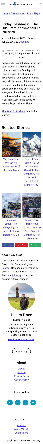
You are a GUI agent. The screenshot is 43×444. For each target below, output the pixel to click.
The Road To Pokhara (13, 111)
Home (5, 13)
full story (16, 275)
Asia (29, 13)
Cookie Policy (21, 379)
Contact (21, 425)
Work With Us (21, 429)
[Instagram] (18, 402)
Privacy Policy (21, 376)
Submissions (21, 432)
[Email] (33, 402)
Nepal (37, 13)
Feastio (6, 268)
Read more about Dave (21, 339)
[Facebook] (10, 402)
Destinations (17, 13)
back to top (21, 351)
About (21, 368)
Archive (22, 372)
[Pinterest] (25, 402)
